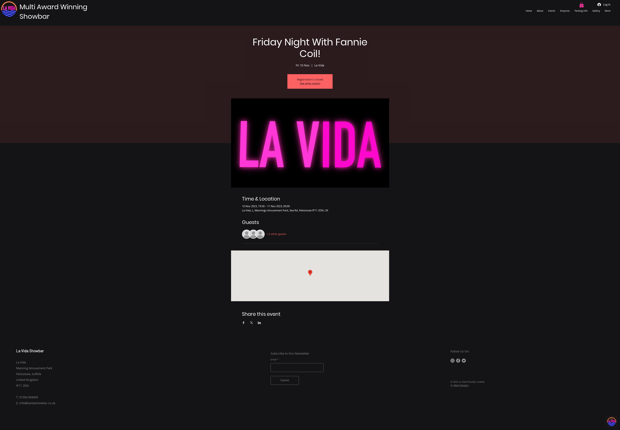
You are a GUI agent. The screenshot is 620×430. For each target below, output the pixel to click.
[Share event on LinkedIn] (259, 322)
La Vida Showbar (30, 350)
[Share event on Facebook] (243, 322)
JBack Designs (461, 385)
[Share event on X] (251, 322)
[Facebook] (458, 361)
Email (274, 359)
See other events (310, 83)
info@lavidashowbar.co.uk (37, 403)
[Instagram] (452, 361)
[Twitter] (464, 361)
